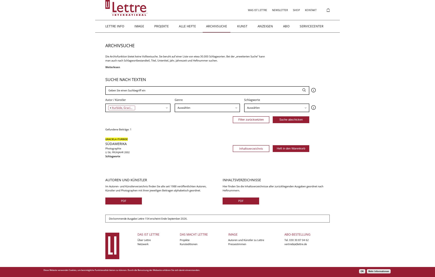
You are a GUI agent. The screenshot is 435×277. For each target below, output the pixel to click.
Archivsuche (216, 26)
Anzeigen (265, 26)
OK (362, 271)
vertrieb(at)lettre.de (295, 244)
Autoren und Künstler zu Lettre (246, 240)
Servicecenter (311, 26)
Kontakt (311, 10)
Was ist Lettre (257, 10)
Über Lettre (144, 240)
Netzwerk (143, 244)
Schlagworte (252, 100)
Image (139, 26)
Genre (179, 100)
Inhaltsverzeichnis (251, 148)
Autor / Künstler (115, 100)
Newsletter (280, 10)
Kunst (242, 26)
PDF (123, 201)
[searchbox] (137, 107)
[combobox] (137, 108)
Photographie (113, 148)
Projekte (161, 26)
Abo (286, 26)
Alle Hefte (187, 26)
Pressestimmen (237, 244)
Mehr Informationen (378, 271)
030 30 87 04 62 (299, 240)
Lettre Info (114, 26)
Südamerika (116, 143)
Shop (296, 10)
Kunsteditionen (188, 244)
